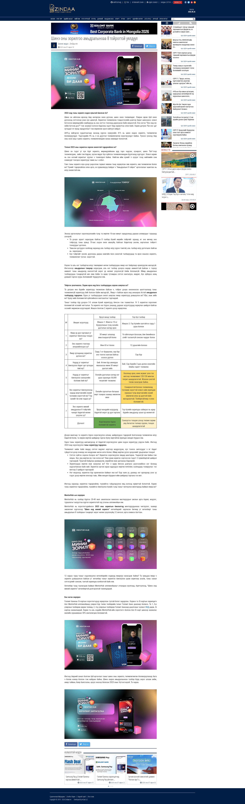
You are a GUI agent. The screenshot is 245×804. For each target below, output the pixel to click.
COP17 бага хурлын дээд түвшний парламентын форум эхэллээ (184, 55)
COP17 (129, 19)
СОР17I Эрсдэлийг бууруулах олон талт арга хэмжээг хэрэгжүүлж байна (184, 132)
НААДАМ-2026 (109, 19)
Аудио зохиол (152, 2)
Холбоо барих (71, 796)
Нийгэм (77, 19)
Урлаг (123, 19)
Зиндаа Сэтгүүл (166, 2)
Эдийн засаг (68, 19)
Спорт (117, 19)
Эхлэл (53, 19)
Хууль (93, 19)
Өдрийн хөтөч (138, 19)
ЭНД (147, 607)
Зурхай (155, 19)
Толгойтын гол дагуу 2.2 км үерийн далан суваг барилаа (184, 118)
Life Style (147, 19)
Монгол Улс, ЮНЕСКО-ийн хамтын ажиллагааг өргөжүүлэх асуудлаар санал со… (184, 43)
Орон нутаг (164, 19)
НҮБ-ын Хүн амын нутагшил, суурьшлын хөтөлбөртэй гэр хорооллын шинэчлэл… (184, 93)
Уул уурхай (85, 19)
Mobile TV (178, 2)
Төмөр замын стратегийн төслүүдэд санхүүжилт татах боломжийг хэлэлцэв (184, 68)
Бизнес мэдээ (63, 43)
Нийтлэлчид (117, 2)
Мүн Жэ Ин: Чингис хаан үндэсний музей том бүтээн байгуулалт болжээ (184, 106)
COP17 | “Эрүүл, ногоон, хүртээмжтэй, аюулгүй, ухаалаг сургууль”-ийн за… (184, 81)
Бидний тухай (82, 796)
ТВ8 (127, 2)
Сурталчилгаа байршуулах (57, 796)
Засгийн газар (185, 200)
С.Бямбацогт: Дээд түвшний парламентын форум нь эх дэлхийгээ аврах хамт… (184, 29)
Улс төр (59, 19)
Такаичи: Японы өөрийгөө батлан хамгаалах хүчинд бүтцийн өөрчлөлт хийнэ (184, 145)
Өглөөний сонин (138, 2)
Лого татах (91, 796)
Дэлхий (100, 19)
